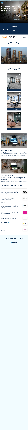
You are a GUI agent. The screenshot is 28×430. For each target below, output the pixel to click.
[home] (2, 3)
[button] (26, 3)
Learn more (16, 0)
